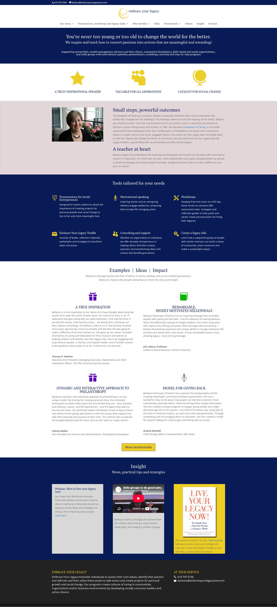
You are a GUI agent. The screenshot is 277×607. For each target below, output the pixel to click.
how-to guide (216, 540)
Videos (189, 24)
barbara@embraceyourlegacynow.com (201, 580)
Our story (65, 24)
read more (60, 515)
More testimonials (138, 447)
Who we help (140, 24)
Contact (212, 24)
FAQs (157, 24)
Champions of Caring (194, 127)
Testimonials (171, 24)
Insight (200, 24)
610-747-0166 (60, 2)
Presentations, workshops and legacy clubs (101, 24)
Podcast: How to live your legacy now (75, 490)
